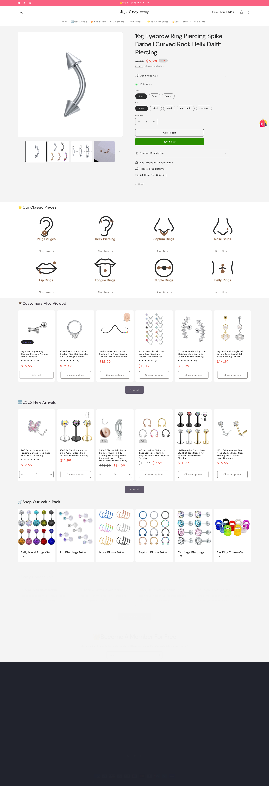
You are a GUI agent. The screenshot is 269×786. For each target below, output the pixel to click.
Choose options (76, 375)
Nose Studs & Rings (204, 688)
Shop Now (45, 251)
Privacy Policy (142, 715)
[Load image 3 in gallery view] (81, 151)
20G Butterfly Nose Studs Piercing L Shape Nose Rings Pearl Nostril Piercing (35, 453)
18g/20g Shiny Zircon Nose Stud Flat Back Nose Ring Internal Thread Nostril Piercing (191, 454)
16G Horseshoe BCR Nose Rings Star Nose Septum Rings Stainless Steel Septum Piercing (154, 454)
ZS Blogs (139, 688)
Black (155, 108)
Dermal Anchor (202, 720)
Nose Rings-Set (110, 552)
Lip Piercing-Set (71, 552)
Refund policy (121, 782)
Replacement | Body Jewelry (208, 742)
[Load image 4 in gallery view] (104, 151)
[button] (21, 12)
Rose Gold (185, 108)
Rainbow (204, 108)
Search (138, 682)
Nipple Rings (201, 715)
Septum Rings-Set (151, 552)
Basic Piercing (201, 726)
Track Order (141, 704)
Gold (169, 108)
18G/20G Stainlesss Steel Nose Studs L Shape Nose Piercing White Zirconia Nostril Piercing (230, 454)
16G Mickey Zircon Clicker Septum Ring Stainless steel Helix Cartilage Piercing (74, 354)
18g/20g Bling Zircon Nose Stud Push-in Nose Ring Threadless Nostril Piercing (74, 453)
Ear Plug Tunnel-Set (231, 552)
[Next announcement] (180, 3)
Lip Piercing (200, 693)
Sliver (142, 108)
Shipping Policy (143, 720)
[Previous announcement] (88, 3)
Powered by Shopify (104, 782)
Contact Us (140, 699)
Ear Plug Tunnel (202, 710)
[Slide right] (119, 151)
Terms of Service (143, 726)
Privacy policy (136, 782)
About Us (140, 693)
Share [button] (141, 184)
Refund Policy (142, 710)
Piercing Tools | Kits (204, 748)
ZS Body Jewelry (88, 782)
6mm (141, 96)
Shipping (139, 66)
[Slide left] (21, 151)
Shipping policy (168, 782)
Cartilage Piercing (203, 704)
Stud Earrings (201, 737)
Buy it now (170, 141)
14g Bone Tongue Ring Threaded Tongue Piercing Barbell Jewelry (34, 354)
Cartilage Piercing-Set (191, 554)
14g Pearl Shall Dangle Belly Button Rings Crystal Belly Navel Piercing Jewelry (231, 354)
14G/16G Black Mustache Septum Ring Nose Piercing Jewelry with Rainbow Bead (113, 354)
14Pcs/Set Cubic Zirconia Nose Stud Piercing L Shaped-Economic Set (151, 354)
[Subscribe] (159, 655)
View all (134, 390)
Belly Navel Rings (203, 682)
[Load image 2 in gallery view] (58, 151)
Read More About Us (134, 616)
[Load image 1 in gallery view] (36, 151)
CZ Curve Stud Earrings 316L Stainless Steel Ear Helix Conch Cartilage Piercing (192, 354)
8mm (154, 96)
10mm (168, 96)
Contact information (186, 782)
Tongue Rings (201, 732)
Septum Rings (201, 699)
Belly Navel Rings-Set (36, 552)
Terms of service (151, 782)
